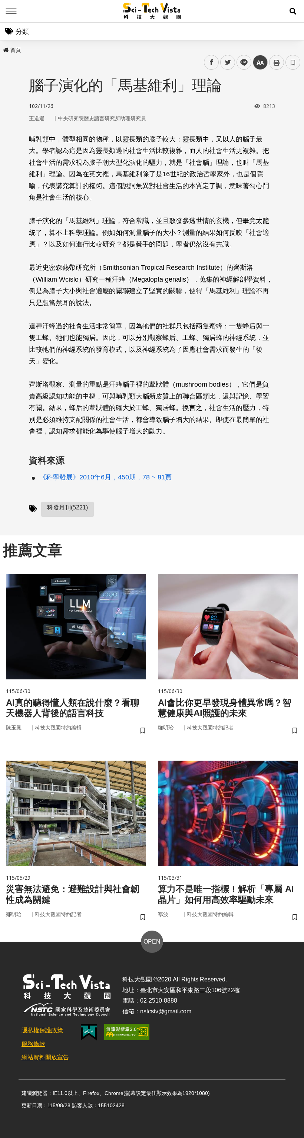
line (242, 62)
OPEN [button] (152, 941)
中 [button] (260, 62)
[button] (293, 11)
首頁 (15, 50)
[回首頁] (152, 11)
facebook (211, 62)
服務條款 (33, 1044)
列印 (276, 62)
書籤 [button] (292, 62)
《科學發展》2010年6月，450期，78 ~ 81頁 (105, 477)
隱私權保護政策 (42, 1030)
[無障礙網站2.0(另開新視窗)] (126, 1032)
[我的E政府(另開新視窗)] (89, 1032)
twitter (228, 62)
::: (5, 49)
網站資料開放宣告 (45, 1057)
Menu (11, 11)
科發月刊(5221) (67, 507)
